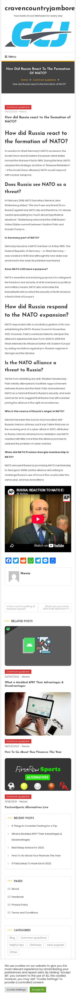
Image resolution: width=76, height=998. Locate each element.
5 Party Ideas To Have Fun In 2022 (31, 863)
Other (13, 952)
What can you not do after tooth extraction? (56, 607)
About (15, 889)
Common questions (18, 107)
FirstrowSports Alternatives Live (26, 807)
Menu (12, 57)
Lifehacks (36, 945)
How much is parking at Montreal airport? (21, 607)
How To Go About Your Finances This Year (33, 752)
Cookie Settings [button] (16, 989)
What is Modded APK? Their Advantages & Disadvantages (37, 836)
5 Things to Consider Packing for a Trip (34, 826)
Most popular (55, 945)
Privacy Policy (20, 904)
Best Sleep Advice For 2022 (28, 847)
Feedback (18, 897)
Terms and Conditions (25, 912)
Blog (12, 938)
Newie (23, 111)
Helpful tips (17, 945)
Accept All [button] (38, 989)
